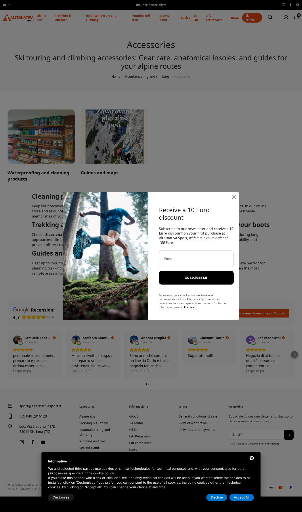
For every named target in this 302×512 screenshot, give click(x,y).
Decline (217, 497)
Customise (61, 497)
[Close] (234, 197)
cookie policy (103, 473)
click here (189, 307)
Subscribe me (196, 277)
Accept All (242, 497)
